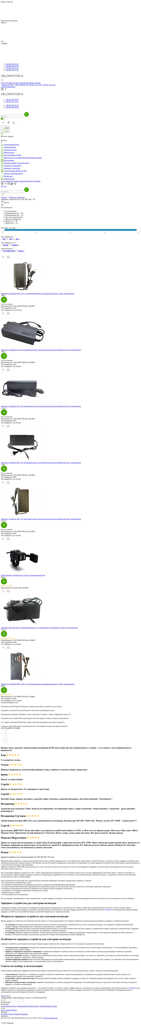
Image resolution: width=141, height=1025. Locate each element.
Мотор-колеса (34, 1006)
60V (17, 239)
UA (5, 186)
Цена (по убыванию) (13, 219)
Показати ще (5, 996)
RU (2, 186)
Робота (14, 1010)
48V (10, 239)
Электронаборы (23, 1006)
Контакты (30, 181)
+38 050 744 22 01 (49, 85)
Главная (4, 197)
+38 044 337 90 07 (7, 85)
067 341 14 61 (12, 68)
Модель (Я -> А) (11, 223)
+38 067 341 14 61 (35, 85)
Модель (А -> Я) (11, 221)
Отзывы (37, 181)
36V (4, 239)
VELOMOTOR (9, 251)
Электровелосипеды (8, 1006)
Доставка (9, 181)
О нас (3, 181)
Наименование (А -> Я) (14, 213)
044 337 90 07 (12, 64)
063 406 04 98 (12, 66)
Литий (5, 245)
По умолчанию (11, 211)
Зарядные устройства (17, 197)
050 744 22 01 (12, 70)
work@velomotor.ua (8, 87)
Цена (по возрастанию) (14, 217)
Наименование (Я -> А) (14, 215)
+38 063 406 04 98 (21, 85)
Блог (2, 1010)
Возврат (25, 1014)
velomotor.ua (108, 910)
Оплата (16, 181)
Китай (20, 251)
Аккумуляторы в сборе (48, 1006)
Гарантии (22, 181)
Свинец (14, 245)
